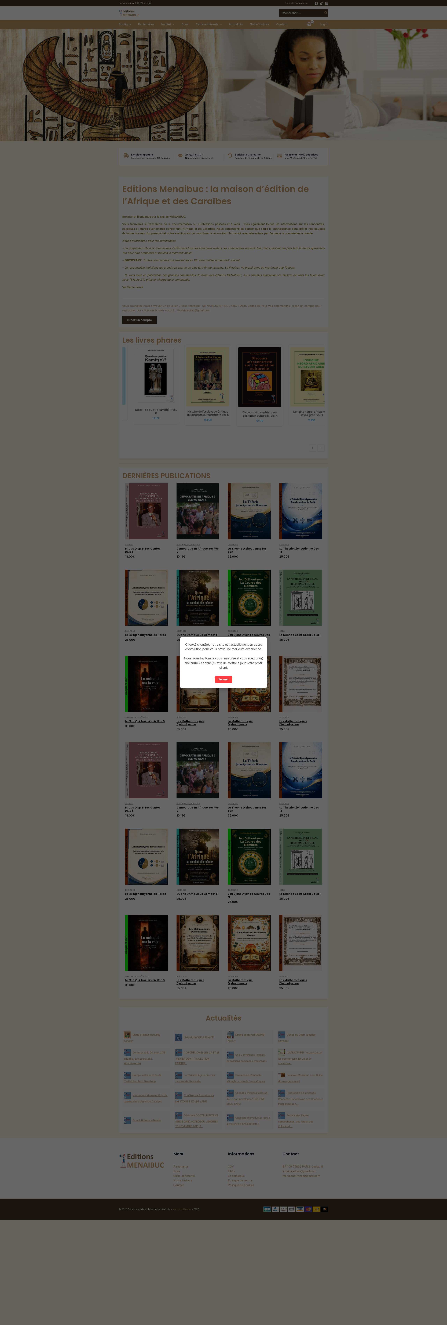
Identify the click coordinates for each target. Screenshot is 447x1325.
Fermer (223, 679)
